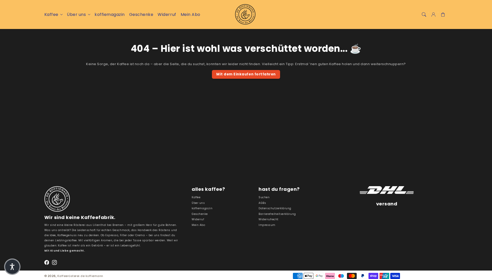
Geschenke (200, 214)
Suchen (264, 197)
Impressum (267, 225)
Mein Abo (198, 225)
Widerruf (198, 219)
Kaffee (51, 14)
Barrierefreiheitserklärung (277, 214)
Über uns (76, 14)
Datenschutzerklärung (275, 208)
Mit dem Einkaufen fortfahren (245, 74)
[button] (423, 14)
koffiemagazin (202, 208)
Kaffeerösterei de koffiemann (80, 276)
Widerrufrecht (269, 219)
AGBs (262, 203)
